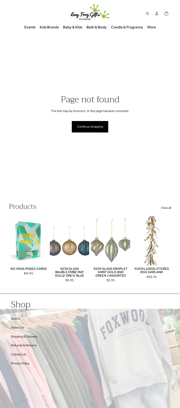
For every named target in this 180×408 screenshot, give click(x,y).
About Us (17, 327)
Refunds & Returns (23, 345)
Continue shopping (90, 127)
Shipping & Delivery (24, 336)
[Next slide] (44, 241)
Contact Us (18, 354)
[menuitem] (151, 27)
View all (166, 208)
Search (15, 319)
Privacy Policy (20, 363)
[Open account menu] (157, 13)
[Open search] (147, 13)
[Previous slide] (12, 241)
